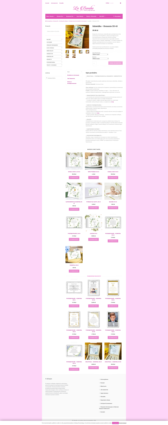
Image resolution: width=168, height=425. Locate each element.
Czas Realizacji (96, 52)
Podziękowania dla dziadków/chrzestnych (78, 21)
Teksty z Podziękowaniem (71, 82)
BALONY (101, 16)
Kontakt (47, 3)
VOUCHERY (49, 42)
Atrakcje (49, 59)
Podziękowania (51, 62)
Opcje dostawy (104, 393)
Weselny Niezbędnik (52, 45)
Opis (68, 71)
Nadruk (94, 57)
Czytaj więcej (122, 423)
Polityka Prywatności (106, 403)
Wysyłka (61, 3)
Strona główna (49, 21)
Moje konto (103, 386)
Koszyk (103, 382)
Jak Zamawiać (71, 78)
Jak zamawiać (54, 3)
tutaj (112, 101)
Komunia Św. (69, 16)
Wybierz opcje (74, 177)
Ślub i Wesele (50, 16)
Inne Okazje (80, 16)
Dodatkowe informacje (73, 75)
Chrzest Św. (60, 16)
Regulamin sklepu (105, 400)
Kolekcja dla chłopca (63, 21)
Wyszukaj (117, 16)
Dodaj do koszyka (115, 63)
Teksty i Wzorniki (91, 16)
